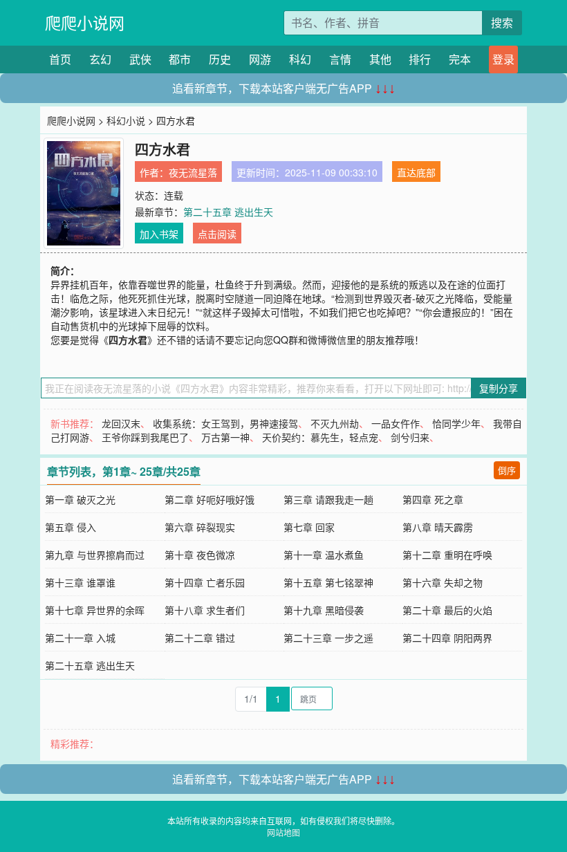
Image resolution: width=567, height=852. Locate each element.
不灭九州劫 (334, 423)
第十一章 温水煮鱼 (324, 555)
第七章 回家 (309, 527)
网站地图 (283, 832)
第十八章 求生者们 (205, 610)
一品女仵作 (395, 423)
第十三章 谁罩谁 (80, 582)
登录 (503, 59)
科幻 (300, 59)
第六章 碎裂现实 (200, 527)
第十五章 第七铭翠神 (328, 582)
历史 (220, 59)
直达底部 (416, 172)
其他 (380, 59)
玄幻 (100, 59)
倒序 (507, 469)
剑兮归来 (410, 437)
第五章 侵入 (70, 527)
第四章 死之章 (432, 499)
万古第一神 (225, 437)
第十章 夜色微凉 (200, 555)
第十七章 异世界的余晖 (95, 610)
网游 (260, 59)
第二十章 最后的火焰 (447, 610)
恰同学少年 (456, 423)
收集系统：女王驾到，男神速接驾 (225, 423)
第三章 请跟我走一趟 (328, 499)
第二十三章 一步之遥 (328, 638)
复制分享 (498, 388)
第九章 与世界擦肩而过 (95, 555)
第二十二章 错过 (200, 638)
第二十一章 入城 (80, 638)
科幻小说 (125, 120)
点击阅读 (217, 234)
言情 (340, 59)
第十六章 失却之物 (442, 582)
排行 (420, 59)
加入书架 (159, 234)
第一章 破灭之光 (80, 499)
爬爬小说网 (84, 22)
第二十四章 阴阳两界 (447, 638)
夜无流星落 (193, 172)
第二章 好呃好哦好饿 (209, 499)
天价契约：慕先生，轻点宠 (320, 437)
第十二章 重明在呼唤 (447, 555)
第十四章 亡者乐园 (205, 582)
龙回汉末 (121, 423)
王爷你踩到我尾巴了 (145, 437)
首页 (60, 59)
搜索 (502, 22)
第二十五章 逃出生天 (228, 212)
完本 (460, 59)
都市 (180, 59)
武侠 (140, 59)
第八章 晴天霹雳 (437, 527)
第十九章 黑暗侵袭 (324, 610)
